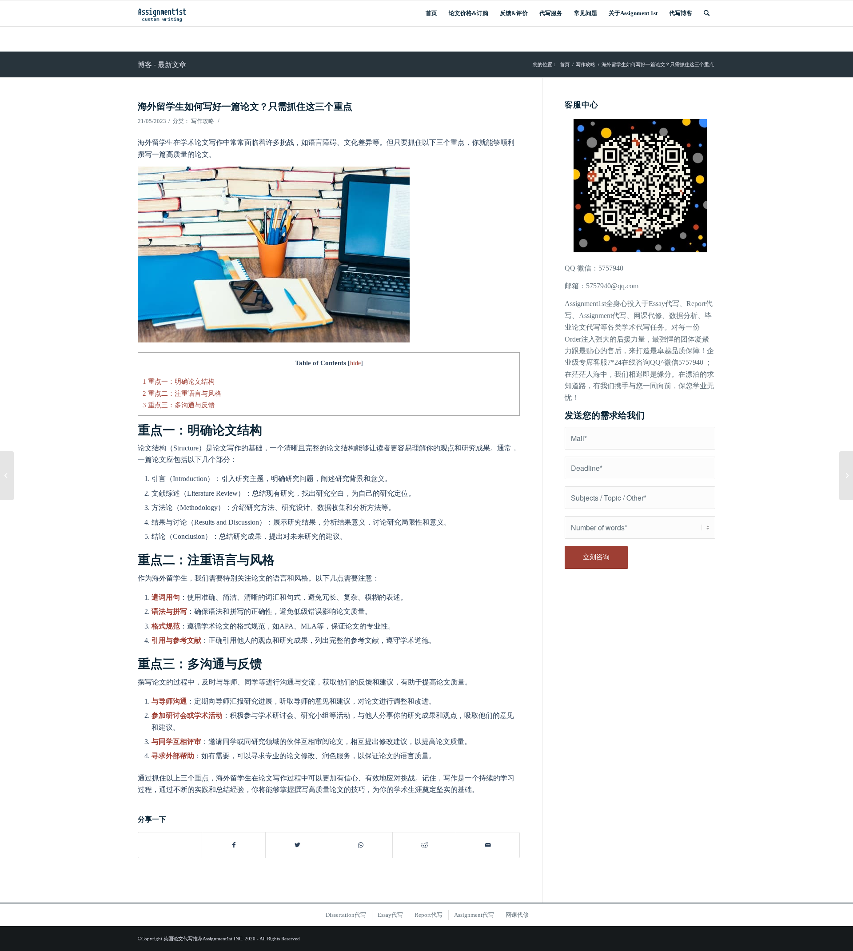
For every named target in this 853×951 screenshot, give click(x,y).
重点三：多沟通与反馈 (179, 405)
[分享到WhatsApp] (360, 845)
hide (355, 363)
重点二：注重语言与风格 (182, 393)
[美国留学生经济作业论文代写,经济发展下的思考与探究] (7, 475)
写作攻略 (202, 121)
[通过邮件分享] (487, 845)
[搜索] (706, 13)
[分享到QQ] (170, 840)
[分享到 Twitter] (297, 845)
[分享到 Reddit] (424, 845)
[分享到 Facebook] (233, 845)
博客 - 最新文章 (162, 64)
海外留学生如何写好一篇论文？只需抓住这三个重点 (245, 105)
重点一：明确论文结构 (179, 381)
